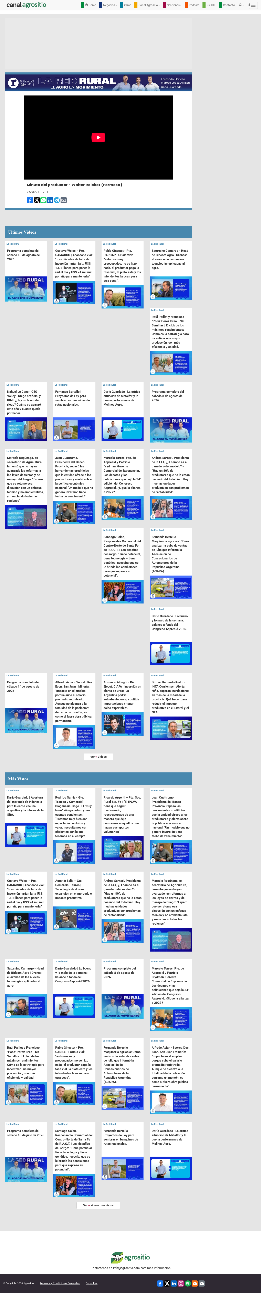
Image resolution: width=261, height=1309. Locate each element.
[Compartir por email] (64, 200)
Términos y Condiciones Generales (60, 1283)
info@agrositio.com (126, 1268)
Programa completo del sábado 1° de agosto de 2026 (23, 686)
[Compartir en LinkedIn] (50, 200)
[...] (26, 279)
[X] (167, 1283)
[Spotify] (188, 1283)
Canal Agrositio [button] (148, 5)
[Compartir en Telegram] (57, 200)
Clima (127, 5)
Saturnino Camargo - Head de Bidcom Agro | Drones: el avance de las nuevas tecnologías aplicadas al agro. (170, 259)
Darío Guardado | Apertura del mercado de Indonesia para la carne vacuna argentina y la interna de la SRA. (25, 806)
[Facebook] (160, 1283)
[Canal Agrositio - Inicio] (26, 5)
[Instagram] (181, 1283)
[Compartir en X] (37, 200)
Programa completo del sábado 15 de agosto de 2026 (23, 255)
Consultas (91, 1283)
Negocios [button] (109, 5)
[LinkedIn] (174, 1283)
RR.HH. (211, 5)
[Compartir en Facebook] (30, 200)
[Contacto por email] (202, 1283)
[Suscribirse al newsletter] (195, 1283)
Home (92, 5)
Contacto (229, 5)
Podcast (194, 5)
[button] (242, 5)
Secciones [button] (173, 5)
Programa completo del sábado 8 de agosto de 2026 (168, 396)
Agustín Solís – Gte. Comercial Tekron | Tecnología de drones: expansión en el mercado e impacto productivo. (73, 889)
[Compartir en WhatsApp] (43, 200)
